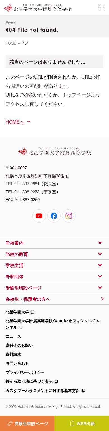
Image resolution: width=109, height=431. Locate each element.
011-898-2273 (26, 191)
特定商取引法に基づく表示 (29, 381)
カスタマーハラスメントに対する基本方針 (43, 390)
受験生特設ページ (31, 423)
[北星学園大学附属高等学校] (37, 8)
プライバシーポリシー (25, 372)
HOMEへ (15, 121)
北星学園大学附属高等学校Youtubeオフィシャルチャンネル (53, 324)
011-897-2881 (26, 183)
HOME (11, 43)
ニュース (13, 336)
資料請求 (13, 354)
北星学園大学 (17, 312)
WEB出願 (86, 423)
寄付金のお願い (19, 345)
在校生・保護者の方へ (28, 299)
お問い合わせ (17, 363)
